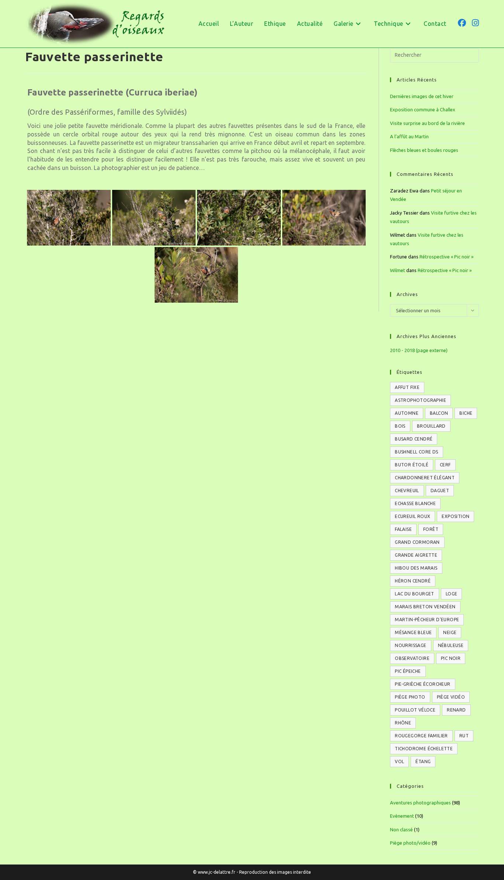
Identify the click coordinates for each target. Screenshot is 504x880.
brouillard (431, 426)
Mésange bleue (413, 632)
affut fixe (407, 387)
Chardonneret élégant (425, 477)
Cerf (445, 464)
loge (452, 593)
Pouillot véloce (415, 709)
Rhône (403, 722)
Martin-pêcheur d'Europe (427, 619)
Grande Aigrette (416, 555)
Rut (464, 735)
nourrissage (410, 645)
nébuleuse (451, 645)
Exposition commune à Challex (422, 109)
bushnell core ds (416, 451)
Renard (456, 709)
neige (449, 632)
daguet (440, 490)
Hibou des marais (416, 568)
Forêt (430, 529)
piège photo (410, 697)
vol (399, 761)
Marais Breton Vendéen (425, 606)
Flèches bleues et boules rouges (424, 150)
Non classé (401, 829)
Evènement (402, 815)
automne (406, 413)
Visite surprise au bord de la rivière (427, 123)
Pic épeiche (408, 671)
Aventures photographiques (420, 802)
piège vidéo (451, 697)
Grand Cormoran (417, 542)
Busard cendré (413, 438)
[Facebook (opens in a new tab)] (462, 23)
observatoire (412, 658)
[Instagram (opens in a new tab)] (475, 23)
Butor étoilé (411, 464)
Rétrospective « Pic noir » (446, 256)
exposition (455, 516)
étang (423, 761)
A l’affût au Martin (409, 136)
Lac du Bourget (414, 593)
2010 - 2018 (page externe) (419, 350)
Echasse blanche (415, 503)
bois (400, 426)
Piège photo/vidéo (410, 842)
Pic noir (450, 658)
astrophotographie (420, 400)
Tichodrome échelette (424, 748)
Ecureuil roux (412, 516)
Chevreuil (407, 490)
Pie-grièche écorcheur (422, 684)
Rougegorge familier (421, 735)
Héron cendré (413, 580)
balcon (439, 413)
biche (465, 413)
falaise (403, 529)
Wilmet (397, 270)
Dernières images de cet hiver (421, 96)
